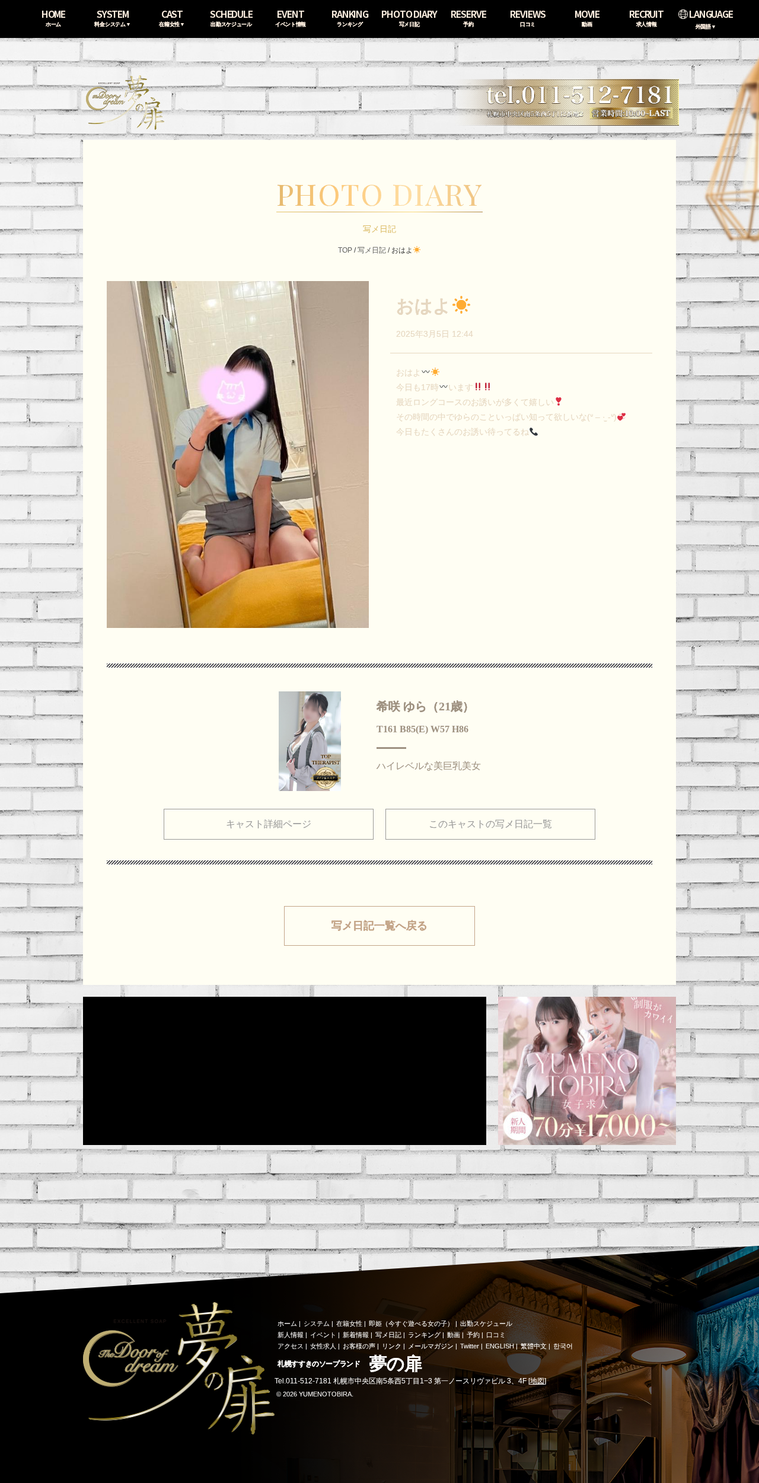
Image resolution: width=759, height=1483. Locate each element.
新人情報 (291, 1334)
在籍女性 (349, 1323)
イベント (323, 1334)
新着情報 (356, 1334)
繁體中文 (534, 1346)
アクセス (291, 1346)
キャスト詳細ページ (268, 824)
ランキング (424, 1334)
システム (317, 1323)
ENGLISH (500, 1346)
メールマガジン (431, 1346)
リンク (391, 1346)
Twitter (469, 1346)
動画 (453, 1334)
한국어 (563, 1346)
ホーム (287, 1323)
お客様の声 (359, 1346)
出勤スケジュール (486, 1323)
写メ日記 (372, 250)
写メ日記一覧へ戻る (379, 926)
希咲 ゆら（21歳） (425, 706)
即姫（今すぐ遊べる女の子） (411, 1323)
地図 (537, 1381)
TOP (345, 250)
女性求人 (323, 1346)
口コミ (496, 1334)
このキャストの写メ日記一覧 (490, 824)
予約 (473, 1334)
